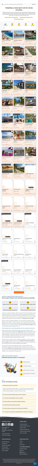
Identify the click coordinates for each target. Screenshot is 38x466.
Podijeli (34, 4)
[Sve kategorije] (4, 28)
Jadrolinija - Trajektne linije (24, 429)
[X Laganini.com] (12, 424)
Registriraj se (23, 452)
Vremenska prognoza (23, 424)
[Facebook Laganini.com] (3, 424)
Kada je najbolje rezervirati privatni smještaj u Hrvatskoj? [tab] (14, 401)
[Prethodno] (3, 35)
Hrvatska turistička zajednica (25, 425)
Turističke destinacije (5, 441)
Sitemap (9, 435)
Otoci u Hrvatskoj (5, 450)
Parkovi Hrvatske (23, 427)
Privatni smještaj (6, 4)
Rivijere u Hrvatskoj (5, 448)
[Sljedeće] (11, 35)
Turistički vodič (4, 443)
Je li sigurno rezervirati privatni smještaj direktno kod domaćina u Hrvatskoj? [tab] (18, 411)
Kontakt (21, 441)
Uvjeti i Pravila (4, 435)
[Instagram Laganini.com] (6, 424)
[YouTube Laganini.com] (9, 424)
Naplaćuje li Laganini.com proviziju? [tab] (11, 385)
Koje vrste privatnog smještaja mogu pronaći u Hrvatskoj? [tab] (15, 394)
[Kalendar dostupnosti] (11, 44)
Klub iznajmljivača (24, 454)
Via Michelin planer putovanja (25, 431)
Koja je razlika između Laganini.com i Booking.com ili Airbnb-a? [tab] (16, 408)
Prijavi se (22, 450)
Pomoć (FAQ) (22, 444)
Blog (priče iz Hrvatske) (6, 445)
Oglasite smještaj (24, 448)
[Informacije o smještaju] (11, 42)
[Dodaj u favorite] (12, 32)
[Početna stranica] (2, 4)
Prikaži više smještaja (18, 292)
